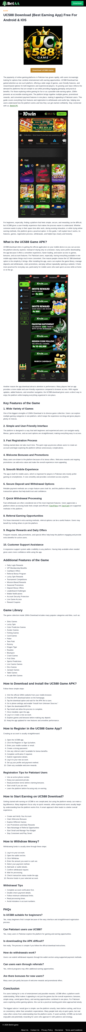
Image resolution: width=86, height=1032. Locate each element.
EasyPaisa (53, 506)
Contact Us (35, 1030)
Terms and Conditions (73, 1030)
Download (77, 3)
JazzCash (66, 506)
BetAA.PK (14, 106)
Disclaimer (59, 1030)
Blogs (5, 11)
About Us (24, 1030)
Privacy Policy (47, 1030)
